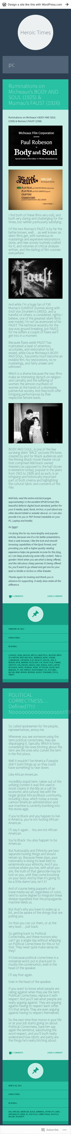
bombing (40, 1112)
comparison (13, 660)
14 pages (12, 655)
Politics (54, 1114)
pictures (52, 670)
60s (9, 1112)
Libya (57, 1112)
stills (55, 672)
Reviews (31, 672)
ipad (38, 665)
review (24, 672)
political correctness (39, 1114)
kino (50, 665)
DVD (52, 660)
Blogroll (12, 646)
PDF (21, 670)
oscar (51, 667)
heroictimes (14, 638)
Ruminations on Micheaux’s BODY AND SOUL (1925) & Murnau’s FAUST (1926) (34, 94)
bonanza (38, 657)
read (18, 672)
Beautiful (43, 655)
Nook (35, 667)
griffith (12, 665)
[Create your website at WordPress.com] (35, 4)
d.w (32, 660)
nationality (13, 1114)
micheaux (12, 667)
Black (32, 1112)
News (22, 1114)
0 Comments (17, 596)
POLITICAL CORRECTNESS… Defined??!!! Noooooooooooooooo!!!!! (39, 703)
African (16, 1112)
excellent (33, 662)
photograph (37, 670)
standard (47, 672)
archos (26, 655)
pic (45, 670)
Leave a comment (55, 596)
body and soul (26, 657)
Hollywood (22, 665)
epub (18, 662)
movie (20, 667)
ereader (24, 662)
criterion (24, 660)
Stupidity (20, 1117)
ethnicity (49, 1112)
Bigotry (52, 655)
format (57, 662)
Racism (11, 672)
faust (45, 662)
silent (39, 672)
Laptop (56, 665)
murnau (28, 667)
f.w (40, 662)
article (34, 655)
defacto (38, 660)
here (14, 527)
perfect (27, 670)
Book (45, 657)
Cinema (52, 657)
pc (18, 670)
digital (46, 660)
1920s (19, 655)
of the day (43, 667)
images (32, 665)
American (25, 1112)
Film (51, 662)
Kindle (44, 665)
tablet (11, 675)
